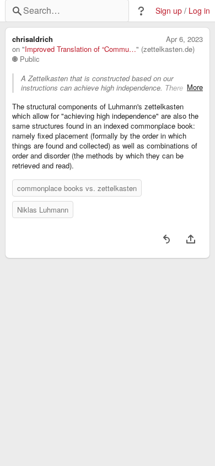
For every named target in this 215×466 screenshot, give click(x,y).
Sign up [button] (168, 11)
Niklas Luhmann (42, 209)
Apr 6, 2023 (184, 39)
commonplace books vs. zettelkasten (77, 188)
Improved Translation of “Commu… (80, 49)
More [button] (195, 87)
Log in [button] (199, 11)
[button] (141, 11)
